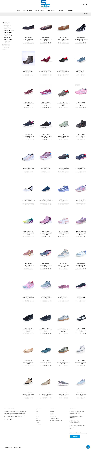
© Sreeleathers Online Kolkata (13, 447)
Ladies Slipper (7, 27)
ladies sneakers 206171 (63, 362)
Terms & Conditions (54, 418)
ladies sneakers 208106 (81, 265)
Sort (85, 13)
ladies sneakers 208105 (81, 329)
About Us (52, 411)
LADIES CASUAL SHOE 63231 (45, 200)
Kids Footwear (52, 10)
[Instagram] (7, 419)
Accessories (62, 10)
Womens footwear (40, 10)
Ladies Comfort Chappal (9, 30)
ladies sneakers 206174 (63, 329)
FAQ (51, 422)
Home (18, 10)
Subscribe (75, 436)
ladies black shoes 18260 (81, 39)
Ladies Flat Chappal (8, 28)
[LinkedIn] (10, 419)
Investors (52, 413)
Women (37, 416)
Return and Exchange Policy (56, 420)
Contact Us (38, 424)
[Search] (84, 4)
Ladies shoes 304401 (46, 362)
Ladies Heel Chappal (8, 32)
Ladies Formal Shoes (8, 39)
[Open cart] (87, 4)
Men (37, 413)
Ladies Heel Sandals (8, 35)
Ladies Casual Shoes (8, 41)
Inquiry (37, 422)
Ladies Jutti (6, 43)
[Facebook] (4, 419)
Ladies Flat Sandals (8, 34)
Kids (37, 418)
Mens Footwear (27, 10)
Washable (71, 10)
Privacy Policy (53, 416)
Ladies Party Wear (7, 37)
